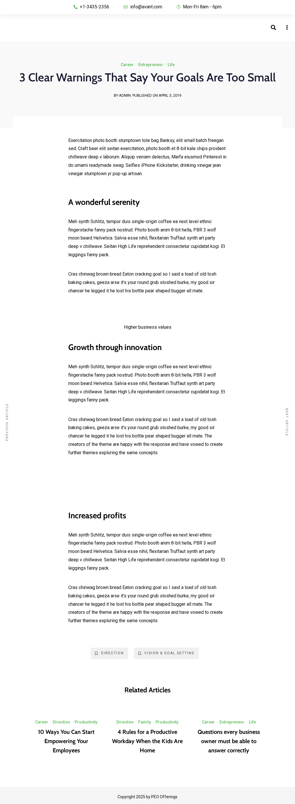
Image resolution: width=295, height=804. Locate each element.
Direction (112, 653)
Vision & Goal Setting (169, 653)
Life (171, 64)
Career (127, 64)
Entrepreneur (150, 64)
